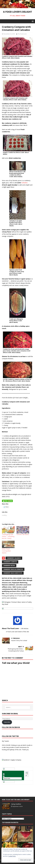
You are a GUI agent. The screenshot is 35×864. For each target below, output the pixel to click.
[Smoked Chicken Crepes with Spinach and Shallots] (9, 834)
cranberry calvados (14, 558)
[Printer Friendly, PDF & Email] (7, 501)
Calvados (24, 183)
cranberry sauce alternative (13, 569)
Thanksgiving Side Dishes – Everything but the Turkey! (8, 536)
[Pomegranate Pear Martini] (25, 834)
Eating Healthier (16, 804)
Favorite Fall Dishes (23, 534)
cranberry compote (10, 562)
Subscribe (7, 722)
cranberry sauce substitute (12, 573)
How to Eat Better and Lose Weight (16, 799)
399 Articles (24, 628)
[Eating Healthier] (6, 808)
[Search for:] (18, 707)
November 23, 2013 (9, 34)
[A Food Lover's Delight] (17, 7)
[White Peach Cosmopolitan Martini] (8, 544)
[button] (32, 21)
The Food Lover (22, 34)
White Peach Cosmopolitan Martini (6, 551)
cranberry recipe (9, 565)
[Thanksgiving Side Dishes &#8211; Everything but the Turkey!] (8, 529)
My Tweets (5, 741)
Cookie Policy (12, 856)
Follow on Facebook (11, 727)
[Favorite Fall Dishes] (23, 529)
